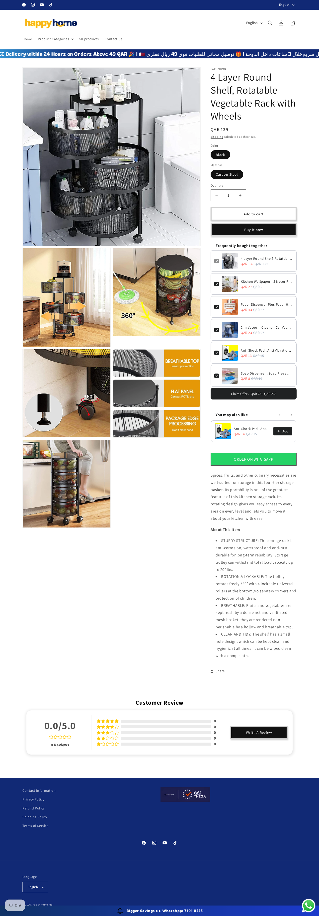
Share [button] (220, 671)
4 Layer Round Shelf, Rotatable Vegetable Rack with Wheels (267, 258)
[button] (55, 39)
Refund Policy (33, 808)
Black (220, 154)
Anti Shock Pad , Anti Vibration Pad (267, 350)
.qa (51, 904)
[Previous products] (280, 414)
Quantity (217, 185)
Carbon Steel (227, 174)
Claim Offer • (253, 394)
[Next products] (291, 414)
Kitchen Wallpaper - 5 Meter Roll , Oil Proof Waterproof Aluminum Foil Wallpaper (267, 281)
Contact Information (39, 790)
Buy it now (253, 229)
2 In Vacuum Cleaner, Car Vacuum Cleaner (267, 327)
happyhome (40, 904)
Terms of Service (35, 825)
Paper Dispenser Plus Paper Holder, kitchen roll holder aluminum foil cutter (267, 304)
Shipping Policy (34, 817)
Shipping (217, 136)
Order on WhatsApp (253, 459)
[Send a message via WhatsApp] (309, 906)
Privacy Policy (33, 799)
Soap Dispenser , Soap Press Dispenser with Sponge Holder (267, 373)
